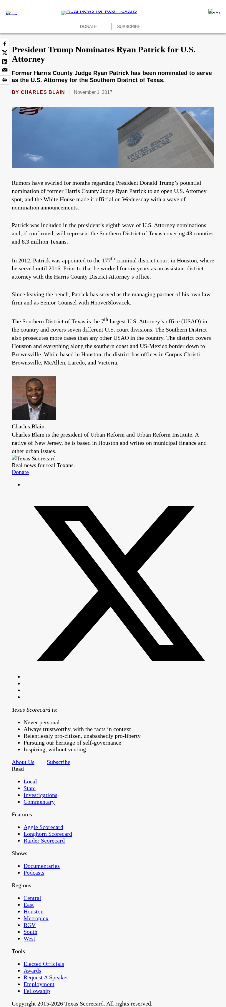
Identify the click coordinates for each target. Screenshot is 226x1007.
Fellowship (37, 991)
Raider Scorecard (44, 840)
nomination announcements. (45, 207)
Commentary (39, 801)
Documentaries (42, 866)
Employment (39, 984)
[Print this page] (4, 80)
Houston (34, 911)
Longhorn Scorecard (48, 833)
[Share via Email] (4, 70)
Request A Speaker (46, 977)
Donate (88, 26)
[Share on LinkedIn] (4, 61)
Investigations (40, 795)
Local (30, 781)
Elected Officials (44, 964)
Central (32, 898)
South (30, 931)
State (30, 788)
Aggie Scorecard (43, 827)
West (29, 938)
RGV (30, 925)
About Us (23, 762)
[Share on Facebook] (4, 43)
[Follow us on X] (119, 676)
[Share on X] (4, 52)
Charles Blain (43, 92)
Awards (32, 970)
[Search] (214, 11)
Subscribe (128, 26)
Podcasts (34, 872)
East (29, 904)
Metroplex (36, 918)
